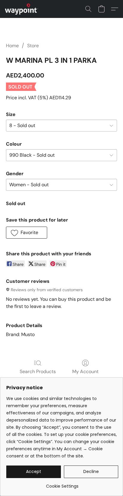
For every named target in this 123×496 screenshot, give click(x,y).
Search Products (38, 371)
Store (33, 45)
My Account (85, 371)
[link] (62, 484)
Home (12, 45)
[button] (22, 9)
